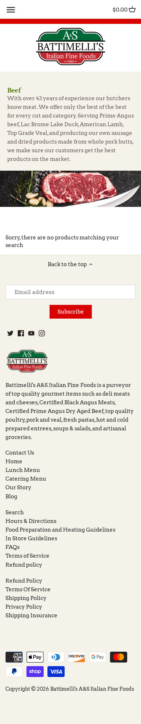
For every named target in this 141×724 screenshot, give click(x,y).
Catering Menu (25, 479)
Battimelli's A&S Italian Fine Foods (92, 689)
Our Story (18, 487)
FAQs (12, 547)
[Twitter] (10, 333)
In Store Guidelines (31, 538)
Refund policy (23, 565)
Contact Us (19, 453)
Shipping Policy (26, 598)
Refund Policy (23, 581)
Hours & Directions (30, 521)
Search (14, 512)
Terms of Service (27, 556)
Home (13, 461)
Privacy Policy (23, 607)
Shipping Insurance (31, 615)
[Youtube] (31, 333)
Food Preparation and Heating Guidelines (60, 530)
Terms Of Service (28, 589)
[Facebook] (21, 333)
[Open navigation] (10, 9)
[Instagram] (42, 333)
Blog (11, 496)
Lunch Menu (22, 470)
